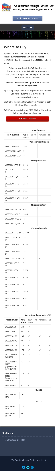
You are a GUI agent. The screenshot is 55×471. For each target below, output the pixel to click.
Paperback (30, 105)
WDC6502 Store (32, 320)
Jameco (42, 134)
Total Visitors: (10, 439)
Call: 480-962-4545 (27, 18)
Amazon (43, 319)
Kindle (18, 105)
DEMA (33, 134)
